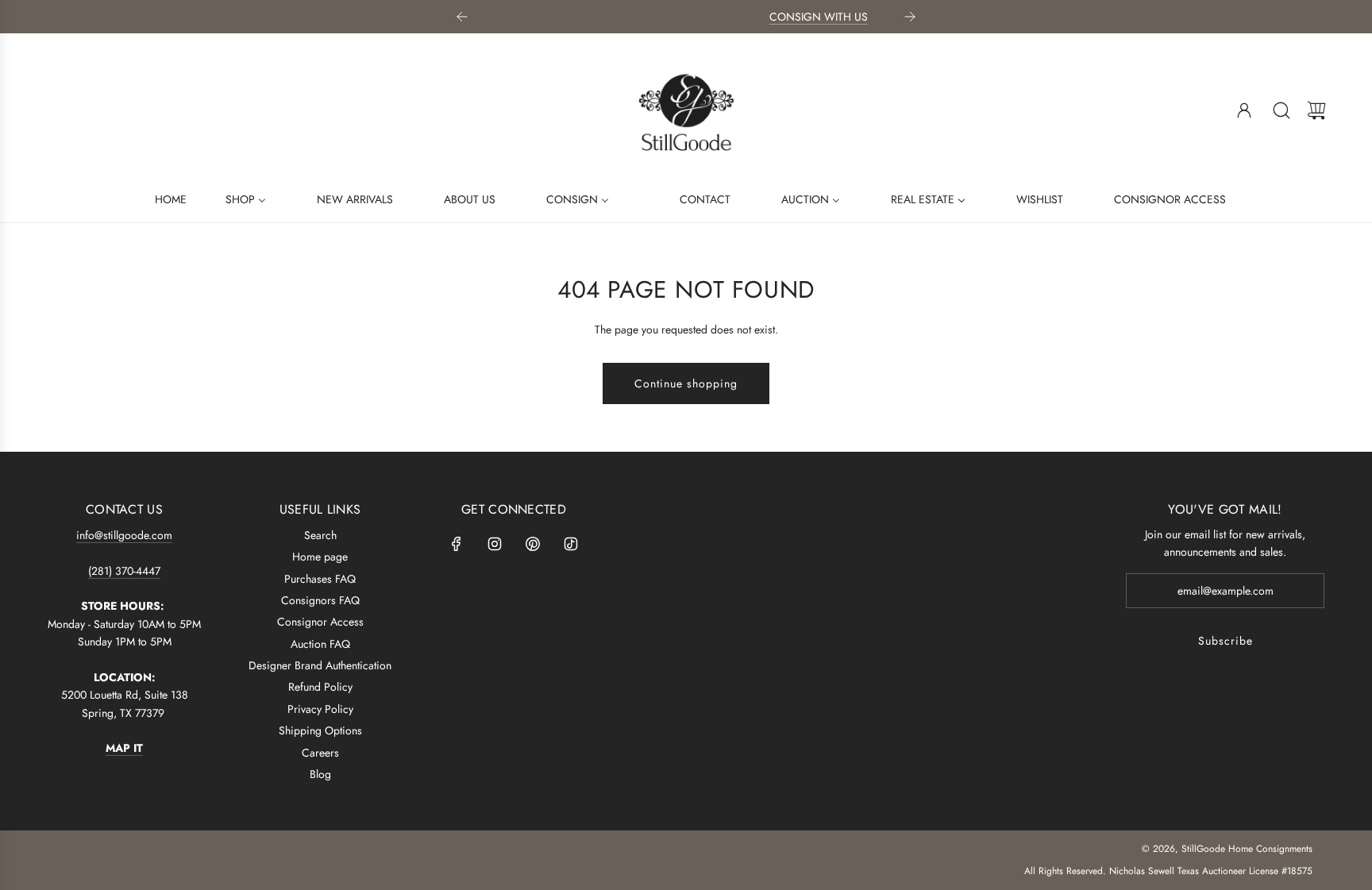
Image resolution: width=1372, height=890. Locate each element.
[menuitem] (160, 198)
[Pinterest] (532, 543)
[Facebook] (456, 543)
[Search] (1281, 110)
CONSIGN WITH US (701, 17)
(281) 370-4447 (124, 571)
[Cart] (1316, 110)
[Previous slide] (462, 16)
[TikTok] (570, 543)
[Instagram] (494, 543)
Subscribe (1225, 641)
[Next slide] (910, 16)
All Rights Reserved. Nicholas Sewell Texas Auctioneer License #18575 (1168, 871)
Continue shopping (686, 383)
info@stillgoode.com (124, 535)
